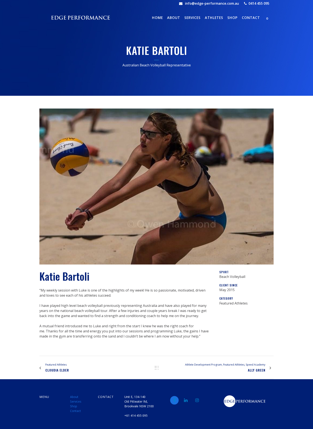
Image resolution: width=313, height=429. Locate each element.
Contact (75, 411)
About (74, 397)
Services (75, 401)
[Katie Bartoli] (156, 267)
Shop (73, 406)
